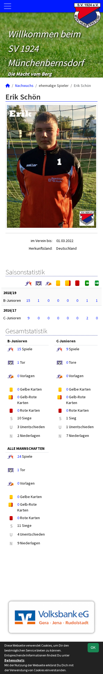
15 (28, 300)
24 (19, 456)
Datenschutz (14, 660)
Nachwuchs (24, 85)
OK (93, 647)
